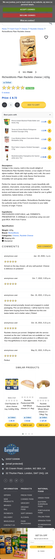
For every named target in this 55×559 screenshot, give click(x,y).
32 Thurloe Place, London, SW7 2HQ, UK (27, 473)
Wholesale (9, 521)
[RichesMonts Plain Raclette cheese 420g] (27, 51)
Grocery (25, 503)
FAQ (5, 509)
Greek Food (43, 498)
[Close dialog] (53, 530)
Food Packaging (26, 522)
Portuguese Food (44, 512)
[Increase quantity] (17, 104)
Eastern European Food (43, 504)
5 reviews (6, 93)
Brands (7, 505)
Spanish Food (44, 521)
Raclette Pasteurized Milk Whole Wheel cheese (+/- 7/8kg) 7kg (43, 409)
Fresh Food (26, 495)
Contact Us (9, 525)
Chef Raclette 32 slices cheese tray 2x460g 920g (12, 406)
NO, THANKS (41, 551)
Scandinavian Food (44, 526)
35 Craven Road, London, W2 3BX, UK (26, 468)
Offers (7, 495)
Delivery (8, 517)
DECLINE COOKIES (27, 15)
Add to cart (34, 105)
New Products (9, 500)
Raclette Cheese (26, 235)
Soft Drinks (26, 513)
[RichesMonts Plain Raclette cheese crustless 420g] (35, 72)
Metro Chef (12, 398)
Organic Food (25, 508)
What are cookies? (27, 20)
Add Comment (44, 246)
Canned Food (27, 499)
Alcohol (25, 517)
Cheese (16, 235)
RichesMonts (13, 233)
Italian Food (44, 517)
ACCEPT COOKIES (27, 9)
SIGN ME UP (41, 546)
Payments (8, 513)
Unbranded (43, 398)
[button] (22, 434)
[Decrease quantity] (4, 104)
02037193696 (13, 459)
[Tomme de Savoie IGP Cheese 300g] (19, 72)
